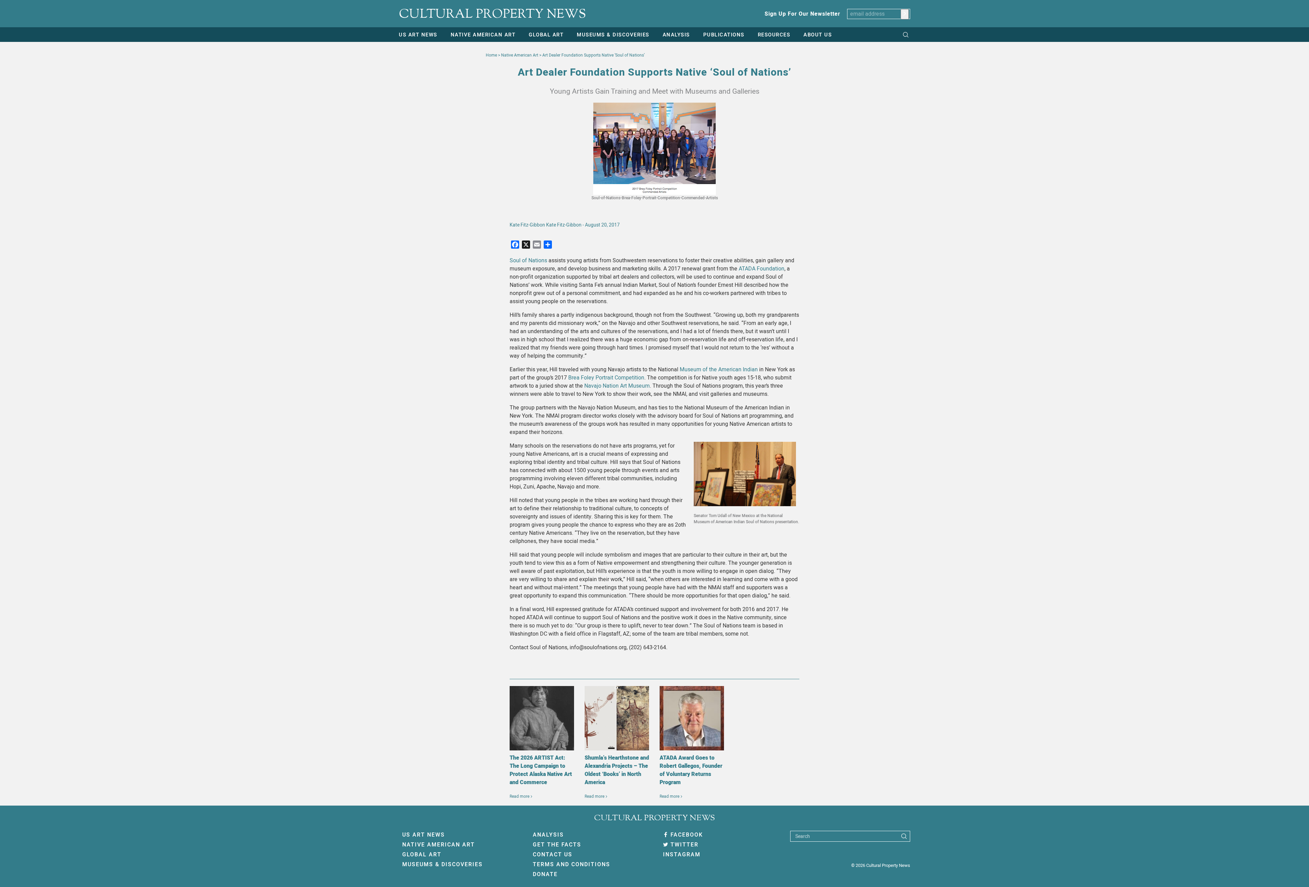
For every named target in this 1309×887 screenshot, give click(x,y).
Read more (519, 796)
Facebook (687, 835)
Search (802, 836)
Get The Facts (557, 845)
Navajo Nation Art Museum (617, 386)
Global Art (546, 34)
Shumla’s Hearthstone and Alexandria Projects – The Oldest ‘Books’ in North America (617, 770)
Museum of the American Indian (719, 369)
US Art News (418, 34)
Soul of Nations (528, 260)
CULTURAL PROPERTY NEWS (492, 14)
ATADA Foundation (761, 269)
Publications (723, 34)
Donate (545, 874)
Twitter (684, 845)
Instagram (682, 855)
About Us (817, 34)
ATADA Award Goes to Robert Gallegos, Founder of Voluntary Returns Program (691, 770)
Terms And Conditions (571, 864)
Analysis (676, 34)
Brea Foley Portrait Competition (606, 378)
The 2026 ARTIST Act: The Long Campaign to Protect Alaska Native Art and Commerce (541, 770)
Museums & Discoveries (613, 34)
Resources (774, 34)
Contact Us (552, 855)
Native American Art (483, 34)
